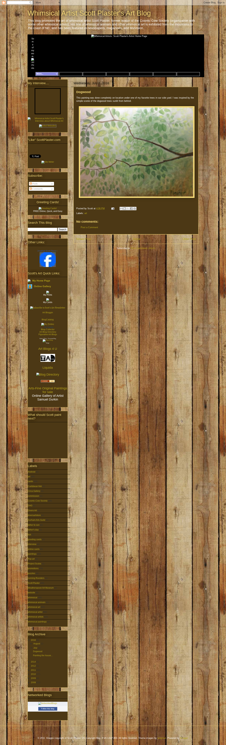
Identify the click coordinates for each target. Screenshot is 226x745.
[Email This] (121, 208)
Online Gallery (42, 286)
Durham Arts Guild (36, 520)
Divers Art (32, 510)
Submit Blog (43, 338)
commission (33, 496)
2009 (33, 678)
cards (30, 481)
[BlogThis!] (124, 208)
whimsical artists (35, 617)
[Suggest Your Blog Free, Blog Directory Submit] (48, 340)
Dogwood (37, 651)
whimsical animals (36, 602)
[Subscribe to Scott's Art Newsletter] (47, 307)
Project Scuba (34, 563)
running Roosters (36, 578)
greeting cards (34, 539)
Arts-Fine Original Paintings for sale (47, 390)
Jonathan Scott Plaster (47, 251)
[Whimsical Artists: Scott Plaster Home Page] (32, 74)
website (31, 592)
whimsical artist (35, 612)
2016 (33, 640)
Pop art (31, 559)
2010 (33, 674)
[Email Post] (112, 208)
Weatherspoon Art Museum (41, 588)
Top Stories (48, 327)
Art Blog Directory (47, 332)
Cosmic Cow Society (37, 501)
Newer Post (83, 239)
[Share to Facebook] (131, 208)
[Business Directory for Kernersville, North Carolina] (48, 381)
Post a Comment (89, 227)
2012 (33, 666)
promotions (33, 568)
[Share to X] (128, 208)
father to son (34, 525)
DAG (30, 505)
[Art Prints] (32, 64)
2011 (33, 670)
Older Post (189, 239)
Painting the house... (43, 655)
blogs (47, 343)
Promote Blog (52, 338)
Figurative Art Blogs (47, 334)
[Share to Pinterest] (134, 208)
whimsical (32, 597)
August (37, 643)
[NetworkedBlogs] (47, 703)
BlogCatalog (48, 319)
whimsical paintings (37, 622)
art (85, 213)
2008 (33, 682)
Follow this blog (47, 709)
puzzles (31, 573)
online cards (34, 549)
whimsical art (34, 607)
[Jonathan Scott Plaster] (48, 266)
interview (32, 544)
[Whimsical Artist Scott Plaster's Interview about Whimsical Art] (48, 121)
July (35, 648)
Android (31, 472)
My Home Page (41, 280)
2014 (33, 662)
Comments (37, 189)
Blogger (184, 738)
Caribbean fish (35, 486)
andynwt (161, 738)
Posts (35, 184)
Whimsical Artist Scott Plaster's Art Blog (89, 13)
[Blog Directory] (47, 374)
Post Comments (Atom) (143, 248)
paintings (32, 554)
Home (137, 239)
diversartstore (34, 515)
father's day (33, 530)
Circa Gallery (34, 491)
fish (29, 534)
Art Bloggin (47, 312)
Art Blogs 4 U (47, 349)
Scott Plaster (34, 583)
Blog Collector (48, 329)
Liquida (48, 367)
